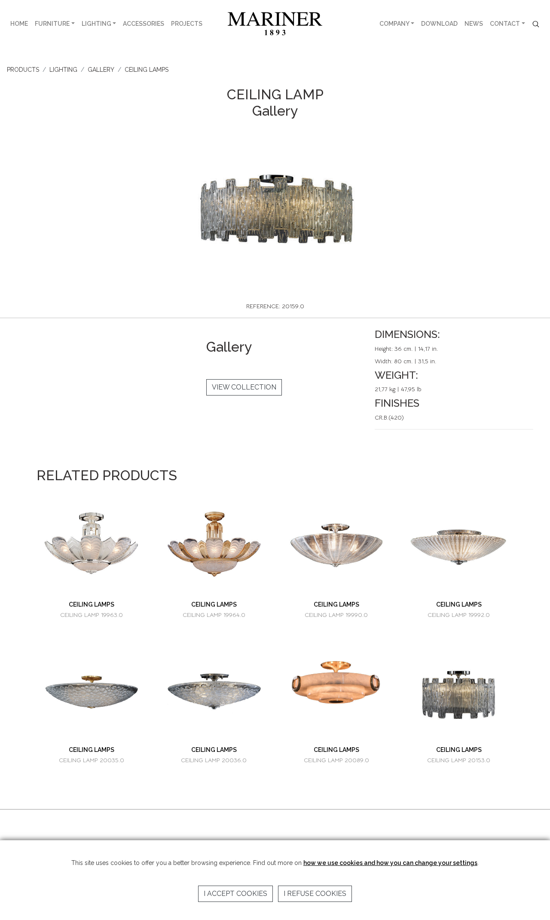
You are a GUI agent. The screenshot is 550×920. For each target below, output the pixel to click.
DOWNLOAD (439, 23)
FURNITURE (52, 23)
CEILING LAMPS (146, 69)
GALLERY (101, 69)
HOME (19, 23)
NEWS (473, 23)
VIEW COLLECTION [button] (244, 387)
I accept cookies (235, 893)
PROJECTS (186, 23)
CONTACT (505, 23)
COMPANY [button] (394, 23)
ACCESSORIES (143, 23)
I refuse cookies (315, 893)
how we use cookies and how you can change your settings (390, 862)
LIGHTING (96, 23)
